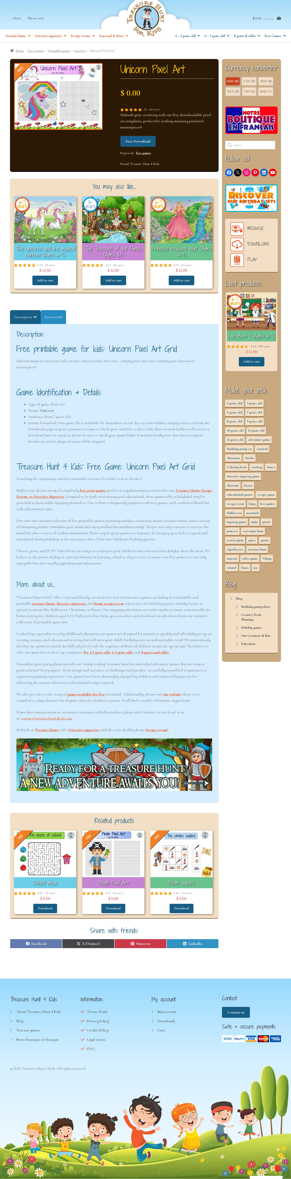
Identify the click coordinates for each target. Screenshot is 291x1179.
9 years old (254, 421)
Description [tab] (23, 317)
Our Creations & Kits (256, 635)
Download (45, 908)
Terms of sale (97, 1011)
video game (250, 558)
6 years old (234, 412)
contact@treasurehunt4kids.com (46, 718)
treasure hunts (43, 603)
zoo (255, 568)
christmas (233, 458)
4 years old (234, 403)
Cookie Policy (97, 1030)
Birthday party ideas (255, 607)
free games (143, 153)
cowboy (256, 467)
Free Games (273, 36)
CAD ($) (249, 81)
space (252, 540)
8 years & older (245, 36)
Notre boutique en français (37, 1039)
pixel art (80, 51)
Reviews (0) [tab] (53, 317)
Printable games (59, 51)
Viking (266, 558)
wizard (231, 568)
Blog (239, 598)
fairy (252, 504)
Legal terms (96, 1039)
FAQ (91, 1048)
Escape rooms (80, 36)
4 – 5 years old (185, 36)
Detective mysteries (48, 36)
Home (17, 18)
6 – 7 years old (215, 36)
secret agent (235, 540)
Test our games (28, 1030)
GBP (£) (249, 91)
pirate (266, 522)
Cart (161, 1030)
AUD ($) (266, 81)
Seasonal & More (111, 36)
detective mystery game (243, 476)
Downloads (166, 1021)
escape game (266, 494)
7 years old (254, 412)
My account (36, 18)
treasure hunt (257, 549)
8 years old (234, 421)
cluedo (249, 458)
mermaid (252, 513)
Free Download (138, 141)
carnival (262, 449)
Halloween (234, 513)
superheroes (235, 549)
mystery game (236, 522)
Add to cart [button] (45, 280)
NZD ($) (233, 91)
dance (271, 467)
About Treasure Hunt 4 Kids (38, 1011)
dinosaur (233, 485)
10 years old (235, 430)
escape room (235, 504)
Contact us (236, 1012)
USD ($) (232, 81)
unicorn (232, 558)
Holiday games (251, 627)
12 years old (235, 440)
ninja (254, 522)
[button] (93, 70)
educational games (240, 494)
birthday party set (239, 449)
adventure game (259, 440)
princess (232, 531)
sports (265, 540)
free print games (92, 490)
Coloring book (237, 467)
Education (248, 644)
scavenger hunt (253, 531)
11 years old (256, 430)
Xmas (245, 568)
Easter (248, 485)
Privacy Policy (98, 1021)
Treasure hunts (16, 36)
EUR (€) (266, 91)
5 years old (254, 403)
